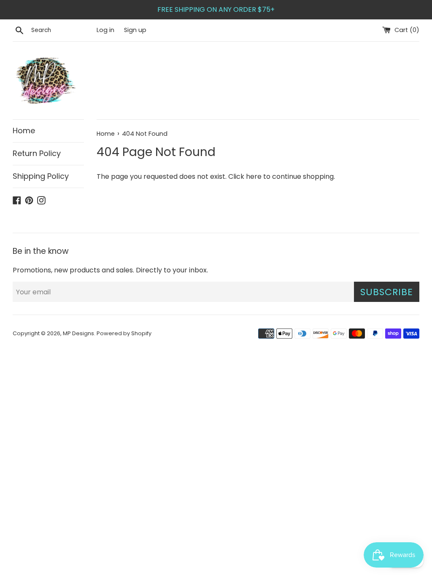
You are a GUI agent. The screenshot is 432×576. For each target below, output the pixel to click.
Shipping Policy (41, 176)
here (254, 176)
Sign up (135, 30)
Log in (105, 30)
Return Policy (37, 153)
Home (24, 130)
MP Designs (78, 333)
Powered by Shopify (124, 333)
